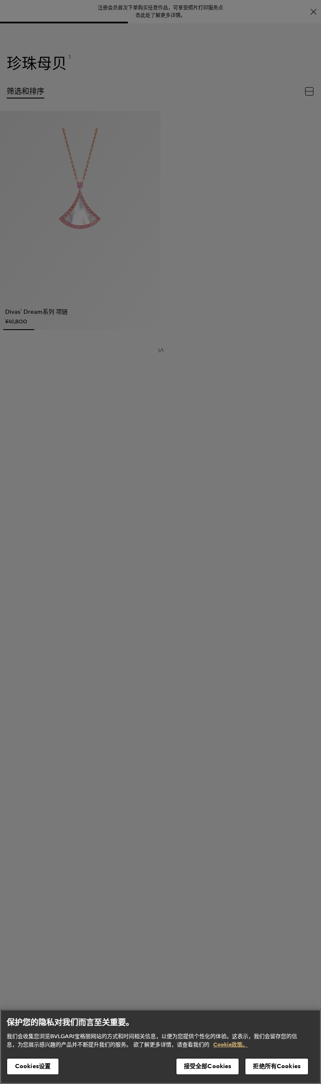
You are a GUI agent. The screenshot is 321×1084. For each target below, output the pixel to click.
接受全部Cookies (208, 1066)
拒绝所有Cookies (277, 1066)
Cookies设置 (33, 1066)
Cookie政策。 (230, 1044)
